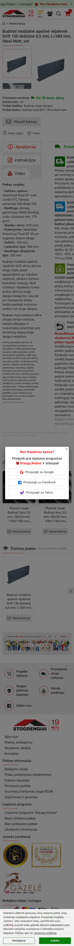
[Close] (69, 451)
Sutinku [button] (55, 940)
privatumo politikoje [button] (45, 933)
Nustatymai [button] (19, 940)
